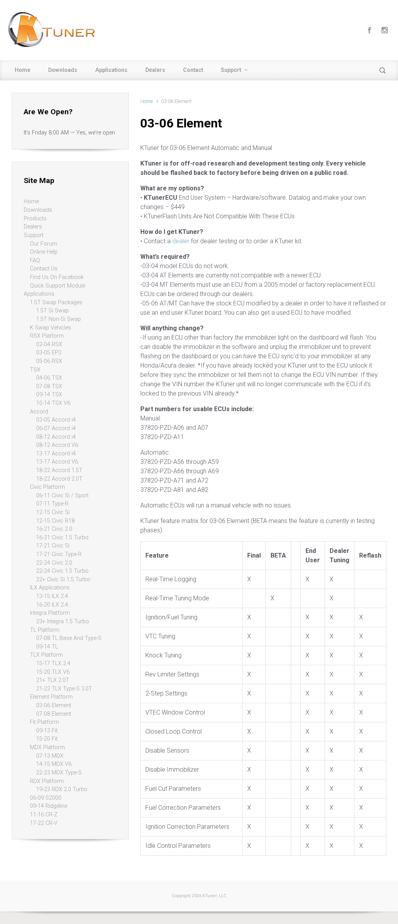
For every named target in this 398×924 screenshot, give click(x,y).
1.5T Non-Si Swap (58, 319)
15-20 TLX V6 (53, 672)
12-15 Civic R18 (55, 521)
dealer (180, 241)
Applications (111, 70)
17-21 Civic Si (53, 545)
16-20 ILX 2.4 (52, 604)
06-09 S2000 (45, 798)
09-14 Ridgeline (48, 806)
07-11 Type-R (52, 503)
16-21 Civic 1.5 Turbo (62, 537)
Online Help (44, 252)
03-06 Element (53, 705)
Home (22, 70)
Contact (193, 70)
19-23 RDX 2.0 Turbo (61, 789)
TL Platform (44, 630)
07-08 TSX (49, 386)
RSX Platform (47, 336)
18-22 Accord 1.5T (59, 470)
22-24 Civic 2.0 (54, 563)
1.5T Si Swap (52, 310)
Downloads (62, 70)
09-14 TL (47, 646)
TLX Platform (46, 655)
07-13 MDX (49, 756)
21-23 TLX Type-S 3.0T (64, 688)
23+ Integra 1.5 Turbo (62, 621)
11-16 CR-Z (44, 814)
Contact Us (44, 268)
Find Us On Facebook (57, 277)
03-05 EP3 (48, 352)
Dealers (155, 70)
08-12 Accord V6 (57, 445)
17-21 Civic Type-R (59, 554)
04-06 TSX (49, 378)
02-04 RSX (49, 344)
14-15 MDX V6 (54, 764)
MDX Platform (47, 747)
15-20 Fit (47, 739)
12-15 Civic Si (53, 512)
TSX (35, 369)
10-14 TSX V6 (53, 403)
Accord (39, 411)
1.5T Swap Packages (56, 302)
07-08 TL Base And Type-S (68, 638)
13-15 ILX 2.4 (52, 596)
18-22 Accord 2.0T (59, 479)
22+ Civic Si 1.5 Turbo (63, 579)
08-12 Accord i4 (56, 437)
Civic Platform (47, 487)
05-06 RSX (49, 361)
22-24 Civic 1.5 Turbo (62, 571)
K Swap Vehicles (50, 327)
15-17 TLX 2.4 (53, 663)
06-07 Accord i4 (56, 428)
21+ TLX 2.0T (52, 680)
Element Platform (51, 697)
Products (35, 218)
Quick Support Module (57, 285)
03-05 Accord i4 (56, 420)
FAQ (35, 260)
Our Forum (43, 244)
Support (231, 70)
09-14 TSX (49, 394)
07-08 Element (53, 714)
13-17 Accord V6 (57, 462)
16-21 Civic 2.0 (54, 529)
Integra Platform (50, 613)
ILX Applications (50, 587)
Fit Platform (44, 722)
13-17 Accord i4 (56, 453)
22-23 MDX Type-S (59, 772)
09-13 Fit (47, 730)
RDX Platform (47, 781)
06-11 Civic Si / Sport (62, 495)
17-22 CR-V (44, 823)
